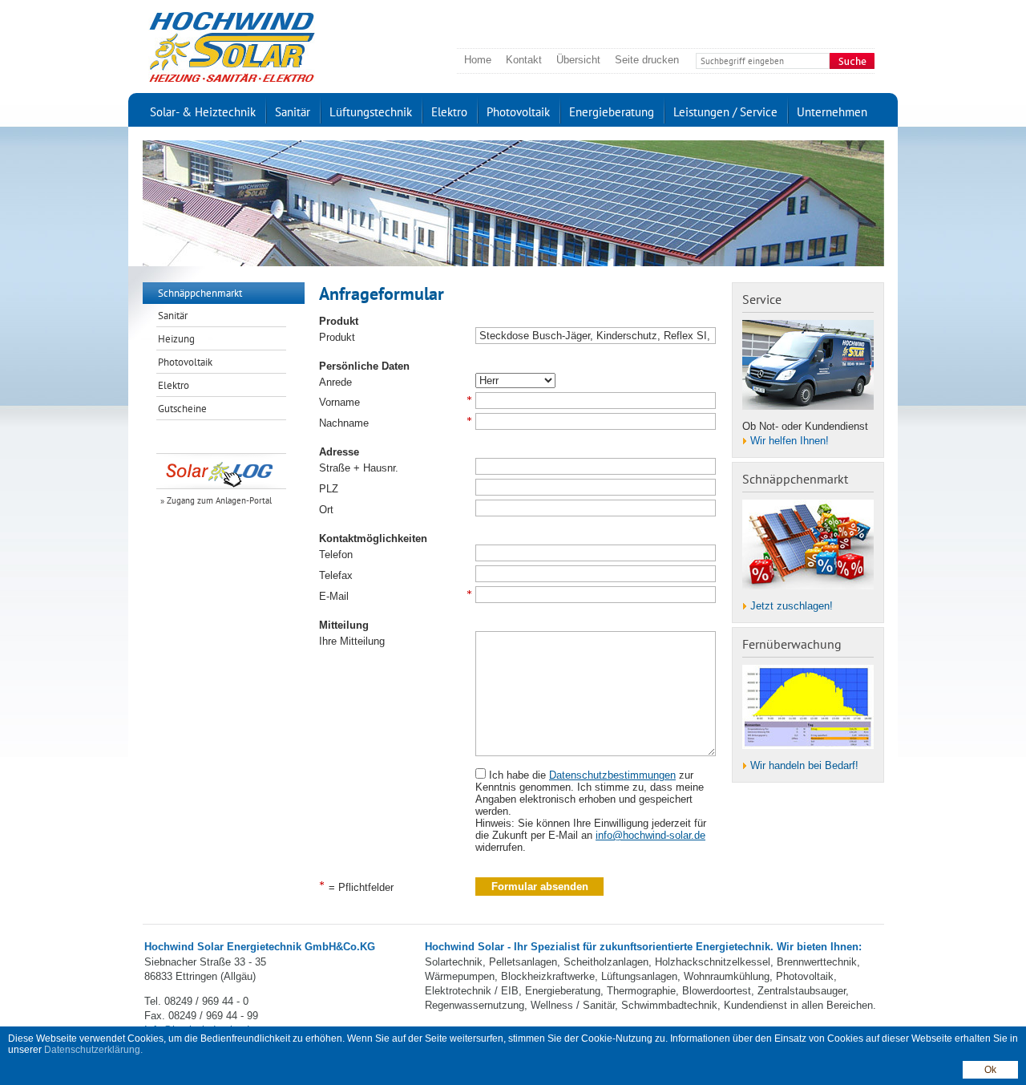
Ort (326, 510)
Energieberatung (611, 111)
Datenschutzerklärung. (93, 1049)
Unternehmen (832, 111)
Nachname (344, 423)
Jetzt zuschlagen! (791, 606)
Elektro (449, 111)
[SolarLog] (224, 470)
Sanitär (292, 111)
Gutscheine (182, 408)
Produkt (337, 337)
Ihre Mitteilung (352, 641)
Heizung (176, 339)
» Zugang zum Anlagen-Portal (216, 500)
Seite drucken (647, 60)
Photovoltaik (518, 111)
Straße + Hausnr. (358, 468)
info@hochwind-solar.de (650, 835)
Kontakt (524, 60)
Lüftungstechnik (370, 111)
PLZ (328, 489)
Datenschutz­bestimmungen (612, 775)
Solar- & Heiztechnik (203, 111)
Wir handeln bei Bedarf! (804, 765)
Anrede (335, 382)
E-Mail (334, 596)
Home (477, 60)
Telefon (336, 555)
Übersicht (578, 60)
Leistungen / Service (725, 111)
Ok (990, 1069)
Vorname (339, 402)
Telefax (336, 575)
